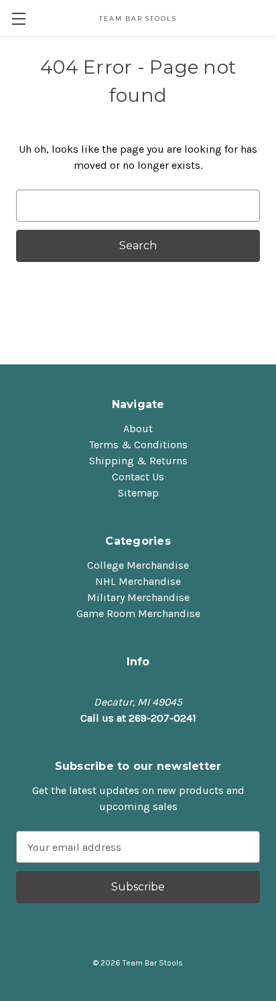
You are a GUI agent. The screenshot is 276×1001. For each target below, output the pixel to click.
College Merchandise (138, 565)
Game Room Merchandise (138, 613)
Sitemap (138, 492)
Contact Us (138, 476)
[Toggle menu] (18, 18)
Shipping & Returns (138, 460)
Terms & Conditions (138, 444)
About (138, 428)
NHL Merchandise (138, 581)
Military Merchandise (138, 597)
